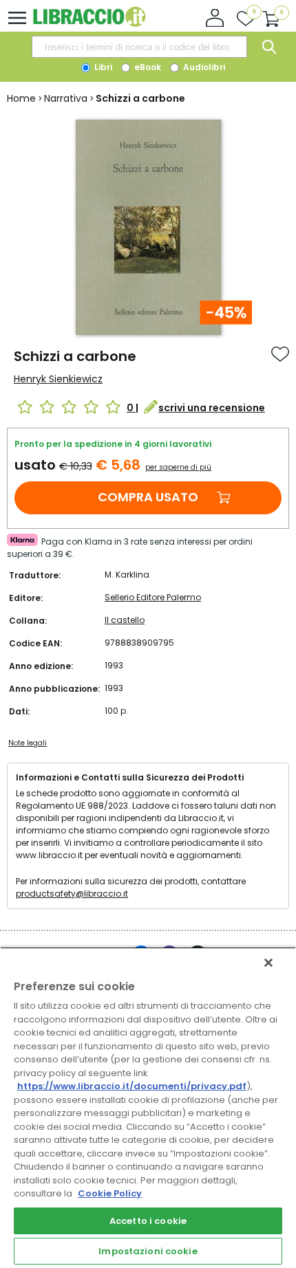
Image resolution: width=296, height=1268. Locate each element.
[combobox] (139, 47)
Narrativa (65, 98)
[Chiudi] (268, 963)
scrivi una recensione (211, 408)
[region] (148, 1107)
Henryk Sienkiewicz (58, 379)
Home (21, 98)
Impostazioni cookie (147, 1251)
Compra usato (148, 496)
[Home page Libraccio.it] (89, 24)
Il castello (125, 620)
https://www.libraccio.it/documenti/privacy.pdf (131, 1086)
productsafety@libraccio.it (72, 893)
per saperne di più (178, 467)
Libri (102, 67)
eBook (146, 67)
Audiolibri (203, 67)
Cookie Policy (110, 1193)
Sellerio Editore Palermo (153, 597)
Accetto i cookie (148, 1220)
